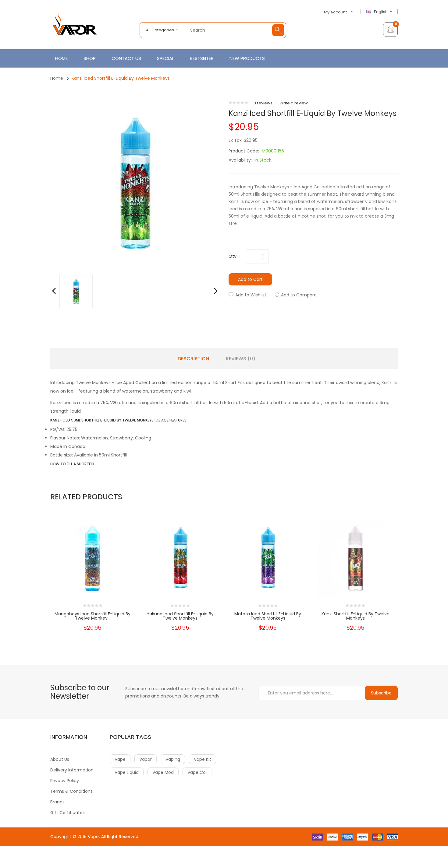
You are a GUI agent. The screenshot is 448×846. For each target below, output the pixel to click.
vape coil (197, 772)
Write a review (293, 103)
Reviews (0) (240, 358)
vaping (172, 759)
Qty (232, 256)
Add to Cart (250, 279)
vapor (145, 759)
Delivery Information (72, 770)
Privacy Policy (64, 781)
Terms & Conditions (71, 791)
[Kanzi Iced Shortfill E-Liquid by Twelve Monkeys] (76, 291)
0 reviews (263, 103)
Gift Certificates (67, 812)
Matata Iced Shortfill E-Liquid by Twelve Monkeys (267, 616)
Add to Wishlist (250, 295)
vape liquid (127, 772)
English (381, 12)
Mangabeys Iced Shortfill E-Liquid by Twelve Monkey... (92, 616)
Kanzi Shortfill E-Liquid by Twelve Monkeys (355, 616)
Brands (57, 802)
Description (193, 358)
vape (120, 759)
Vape (93, 837)
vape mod (163, 772)
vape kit (202, 759)
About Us (59, 759)
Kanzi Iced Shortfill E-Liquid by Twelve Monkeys (121, 78)
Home (56, 78)
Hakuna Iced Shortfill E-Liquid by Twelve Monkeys (180, 616)
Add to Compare (299, 295)
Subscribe (381, 693)
